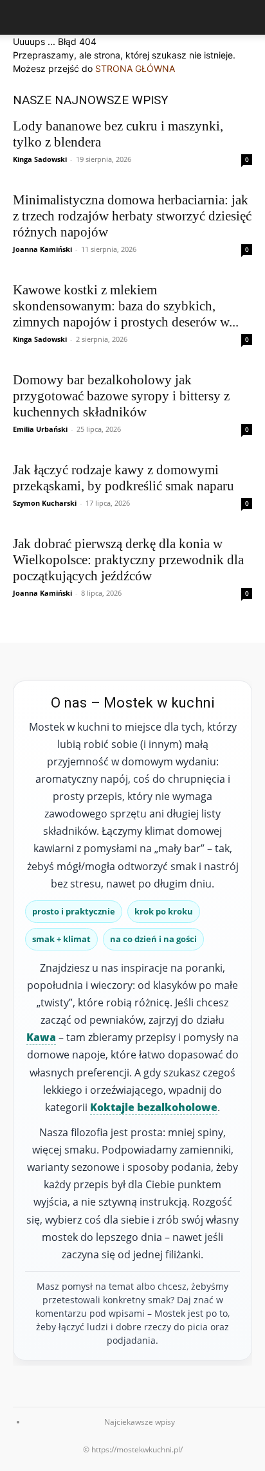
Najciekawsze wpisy (139, 1421)
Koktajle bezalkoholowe (153, 1107)
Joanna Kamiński (42, 249)
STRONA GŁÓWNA (135, 68)
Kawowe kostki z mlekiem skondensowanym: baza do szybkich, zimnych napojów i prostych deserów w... (126, 306)
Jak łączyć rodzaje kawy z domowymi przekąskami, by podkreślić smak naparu (123, 478)
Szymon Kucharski (45, 503)
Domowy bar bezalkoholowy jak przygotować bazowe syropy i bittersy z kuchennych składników (121, 396)
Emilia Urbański (40, 429)
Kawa (41, 1037)
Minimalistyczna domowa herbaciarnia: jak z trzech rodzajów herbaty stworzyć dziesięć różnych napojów (132, 216)
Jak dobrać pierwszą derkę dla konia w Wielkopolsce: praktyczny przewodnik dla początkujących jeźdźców (128, 560)
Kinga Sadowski (40, 159)
